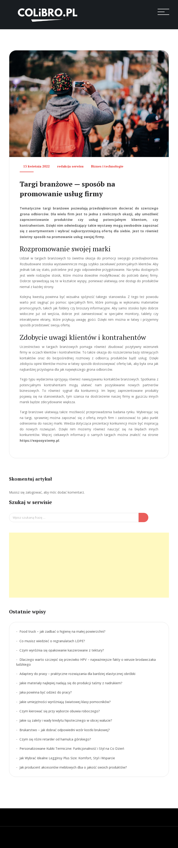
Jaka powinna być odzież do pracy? (45, 692)
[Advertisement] (89, 565)
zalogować (33, 492)
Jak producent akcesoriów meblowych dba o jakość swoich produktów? (73, 767)
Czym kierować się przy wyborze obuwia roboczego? (59, 711)
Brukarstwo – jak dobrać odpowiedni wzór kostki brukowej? (64, 730)
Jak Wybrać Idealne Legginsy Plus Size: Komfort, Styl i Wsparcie (67, 758)
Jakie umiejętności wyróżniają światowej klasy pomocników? (65, 702)
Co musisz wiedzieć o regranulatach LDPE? (52, 641)
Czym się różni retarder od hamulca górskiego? (55, 739)
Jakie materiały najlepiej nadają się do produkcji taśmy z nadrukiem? (70, 683)
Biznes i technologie (107, 166)
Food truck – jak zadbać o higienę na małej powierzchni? (62, 631)
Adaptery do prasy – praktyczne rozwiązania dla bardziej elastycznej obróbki (77, 673)
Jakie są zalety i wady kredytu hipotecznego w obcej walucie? (65, 720)
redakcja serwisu (70, 166)
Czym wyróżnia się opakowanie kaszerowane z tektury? (61, 650)
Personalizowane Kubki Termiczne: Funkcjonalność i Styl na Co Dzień (71, 748)
